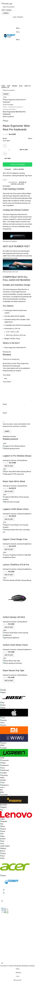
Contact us (4, 954)
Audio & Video (6, 923)
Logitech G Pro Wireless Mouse (17, 456)
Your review (7, 382)
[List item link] (17, 891)
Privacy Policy (6, 936)
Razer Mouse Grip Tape (13, 670)
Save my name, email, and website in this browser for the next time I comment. (16, 425)
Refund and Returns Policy (10, 940)
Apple (3, 920)
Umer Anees (17, 958)
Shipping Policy (6, 943)
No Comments (28, 904)
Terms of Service (6, 947)
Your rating (7, 375)
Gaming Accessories (16, 107)
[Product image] (11, 448)
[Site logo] (6, 3)
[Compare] (5, 452)
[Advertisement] (17, 63)
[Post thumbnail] (6, 902)
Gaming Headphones (24, 514)
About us (4, 950)
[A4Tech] (16, 783)
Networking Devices (8, 930)
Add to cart (24, 149)
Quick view (10, 452)
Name (5, 404)
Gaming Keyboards (9, 109)
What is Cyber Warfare (21, 901)
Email (5, 413)
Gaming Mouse (22, 460)
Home (5, 107)
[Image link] (11, 881)
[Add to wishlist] (15, 452)
